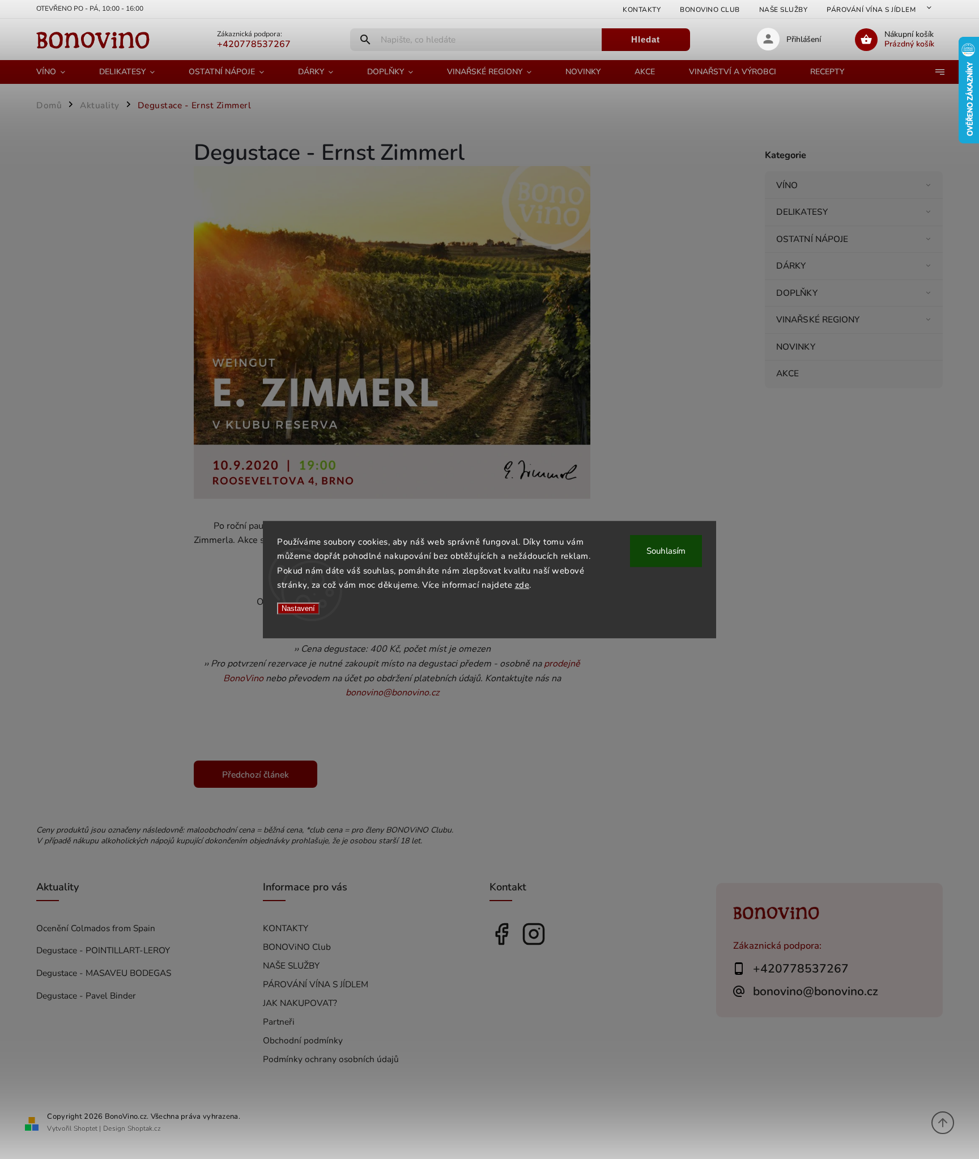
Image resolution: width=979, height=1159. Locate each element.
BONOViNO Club (710, 9)
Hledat (645, 39)
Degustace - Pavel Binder (86, 995)
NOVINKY (795, 347)
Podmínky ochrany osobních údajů (331, 1059)
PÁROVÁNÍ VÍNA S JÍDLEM (871, 9)
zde (522, 585)
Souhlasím (666, 551)
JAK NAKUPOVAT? (300, 1003)
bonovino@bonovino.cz (392, 692)
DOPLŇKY (797, 293)
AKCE (787, 373)
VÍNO (787, 185)
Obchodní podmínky (303, 1040)
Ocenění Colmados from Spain (95, 928)
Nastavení (298, 608)
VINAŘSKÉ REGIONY (818, 319)
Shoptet (85, 1128)
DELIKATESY (802, 212)
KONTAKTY (642, 9)
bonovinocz (534, 934)
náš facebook (501, 934)
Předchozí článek (255, 774)
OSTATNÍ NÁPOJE (812, 239)
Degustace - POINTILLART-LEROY (103, 950)
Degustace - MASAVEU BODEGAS (103, 973)
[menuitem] (59, 72)
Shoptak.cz (144, 1128)
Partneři (279, 1022)
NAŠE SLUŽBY (783, 9)
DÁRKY (791, 265)
